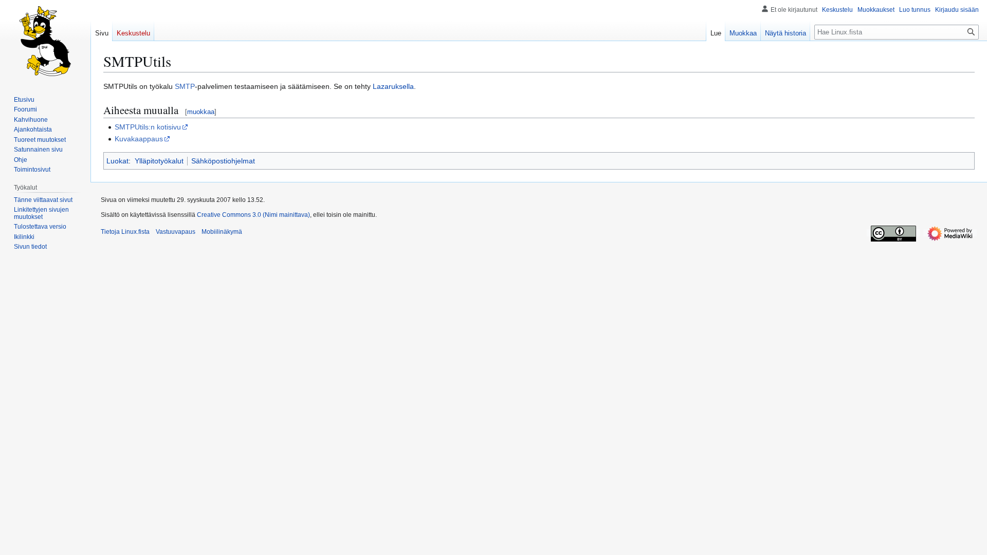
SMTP (185, 86)
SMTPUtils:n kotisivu (148, 127)
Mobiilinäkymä (222, 231)
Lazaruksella (393, 86)
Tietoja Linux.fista (125, 231)
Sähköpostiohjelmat (223, 161)
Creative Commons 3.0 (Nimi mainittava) (253, 214)
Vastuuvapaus (175, 231)
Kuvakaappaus (139, 139)
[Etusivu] (45, 41)
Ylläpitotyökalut (159, 161)
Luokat (117, 161)
